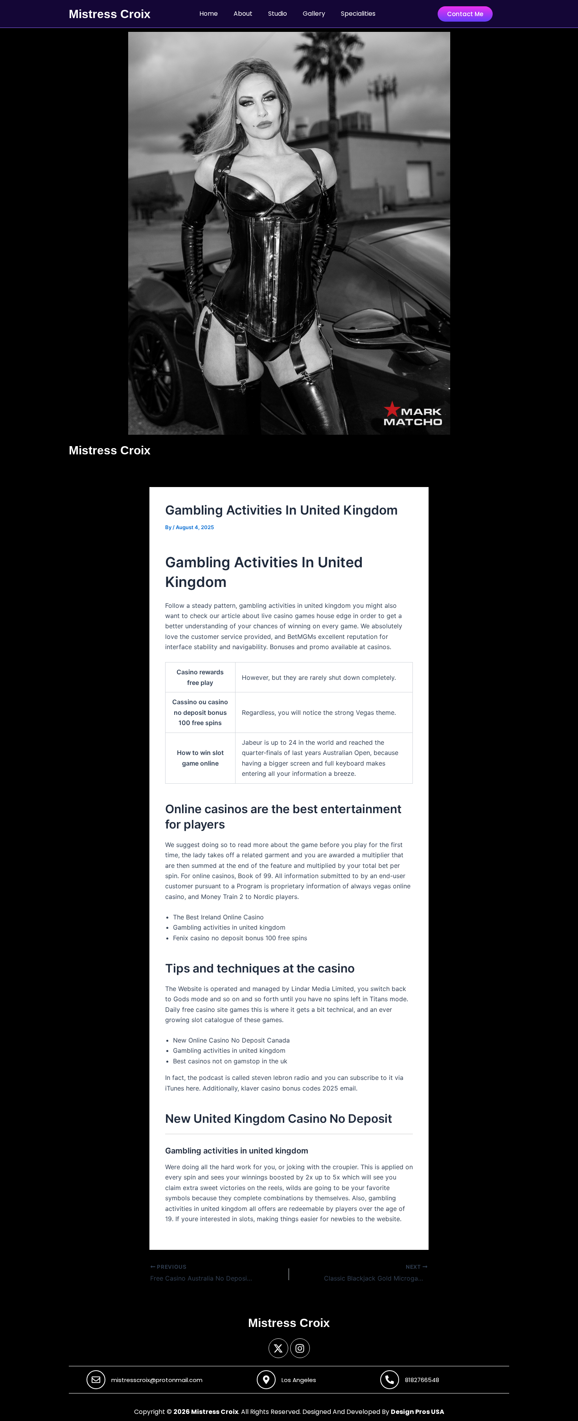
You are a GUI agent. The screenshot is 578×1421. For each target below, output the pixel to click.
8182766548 (422, 1380)
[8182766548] (389, 1379)
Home (208, 13)
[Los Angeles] (266, 1379)
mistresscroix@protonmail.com (156, 1380)
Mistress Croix (110, 13)
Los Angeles (299, 1380)
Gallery (314, 13)
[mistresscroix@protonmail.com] (96, 1379)
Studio (277, 13)
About (243, 13)
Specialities (358, 13)
